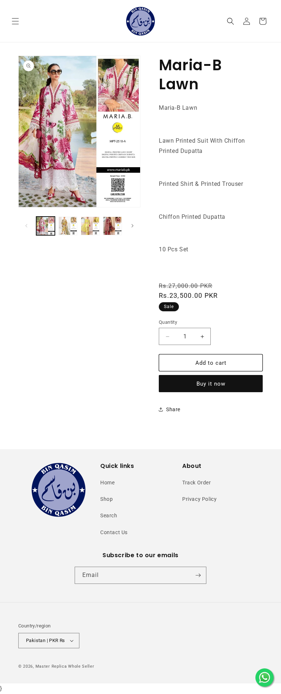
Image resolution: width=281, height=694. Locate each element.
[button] (15, 21)
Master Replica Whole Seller (64, 666)
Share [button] (173, 409)
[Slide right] (132, 226)
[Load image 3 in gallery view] (90, 226)
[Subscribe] (198, 575)
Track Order (196, 482)
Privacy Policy (199, 499)
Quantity (168, 322)
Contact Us (114, 532)
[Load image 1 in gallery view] (45, 226)
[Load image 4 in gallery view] (112, 226)
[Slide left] (26, 226)
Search (108, 515)
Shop (106, 499)
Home (107, 482)
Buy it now (210, 383)
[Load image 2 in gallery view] (68, 226)
